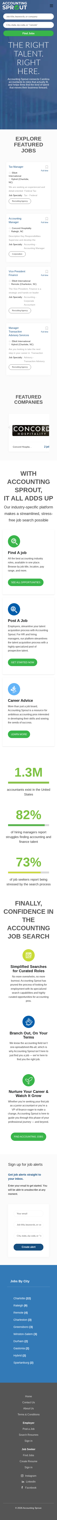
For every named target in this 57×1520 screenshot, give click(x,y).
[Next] (46, 427)
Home (28, 1396)
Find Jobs (28, 33)
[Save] (46, 168)
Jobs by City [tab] (19, 1281)
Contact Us (28, 1402)
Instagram (30, 1475)
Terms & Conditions (29, 1414)
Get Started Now (22, 662)
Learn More (19, 734)
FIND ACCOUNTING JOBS (28, 1136)
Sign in (28, 1440)
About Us (28, 1408)
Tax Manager (16, 166)
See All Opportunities (25, 582)
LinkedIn (31, 1481)
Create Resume (28, 1461)
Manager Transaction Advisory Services (19, 332)
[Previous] (10, 427)
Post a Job (29, 1429)
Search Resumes (28, 1434)
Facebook (30, 1487)
